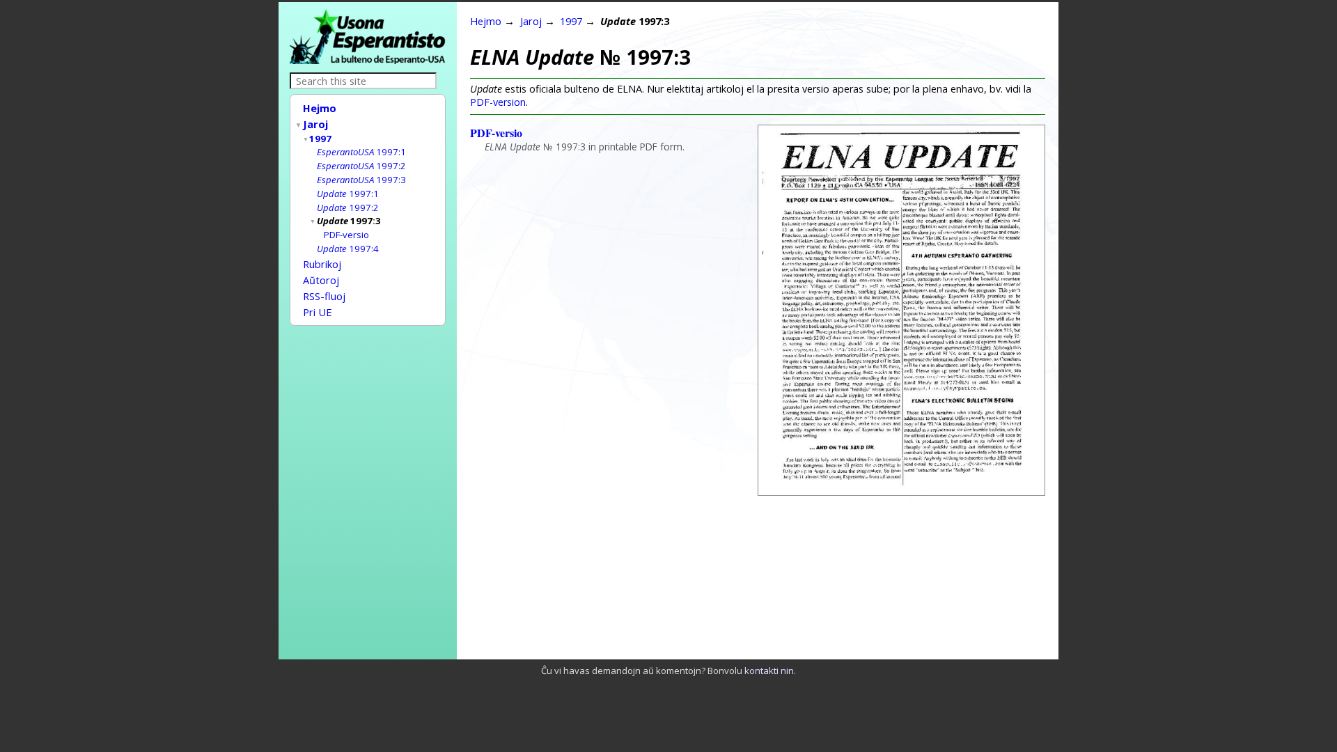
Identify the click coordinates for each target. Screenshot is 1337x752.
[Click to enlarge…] (901, 491)
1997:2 (361, 165)
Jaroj (315, 124)
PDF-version (498, 102)
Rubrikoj (322, 264)
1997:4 (348, 248)
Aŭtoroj (321, 280)
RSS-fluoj (324, 296)
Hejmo (319, 108)
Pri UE (317, 312)
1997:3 (361, 179)
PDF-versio (346, 234)
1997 (320, 138)
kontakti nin (769, 670)
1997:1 (361, 152)
